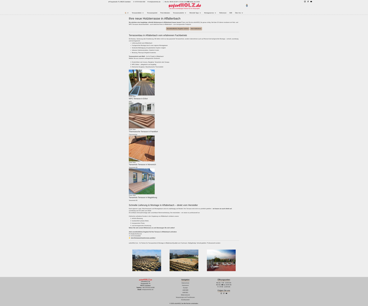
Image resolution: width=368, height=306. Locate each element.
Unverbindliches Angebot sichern (178, 28)
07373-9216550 (136, 236)
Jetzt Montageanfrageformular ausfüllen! (143, 238)
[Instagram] (305, 2)
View (134, 96)
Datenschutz (185, 283)
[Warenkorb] (247, 6)
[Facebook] (308, 2)
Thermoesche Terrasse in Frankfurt (143, 132)
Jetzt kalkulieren (196, 28)
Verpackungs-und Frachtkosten (185, 297)
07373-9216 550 (140, 1)
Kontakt (185, 287)
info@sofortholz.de (154, 1)
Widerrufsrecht (185, 295)
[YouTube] (311, 2)
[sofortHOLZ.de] (184, 6)
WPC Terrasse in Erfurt (138, 99)
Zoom (130, 96)
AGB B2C (185, 292)
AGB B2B (185, 290)
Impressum (185, 285)
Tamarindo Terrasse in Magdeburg (143, 197)
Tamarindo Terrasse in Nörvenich (142, 164)
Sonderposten (185, 299)
